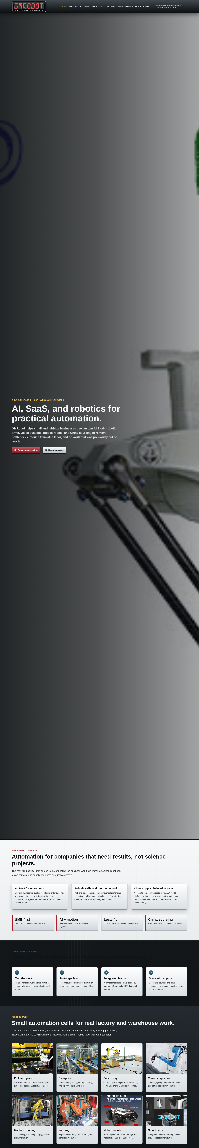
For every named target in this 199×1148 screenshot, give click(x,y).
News (120, 6)
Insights (129, 6)
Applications (97, 6)
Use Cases (110, 6)
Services (73, 6)
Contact (147, 6)
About (138, 6)
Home (64, 6)
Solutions (84, 6)
